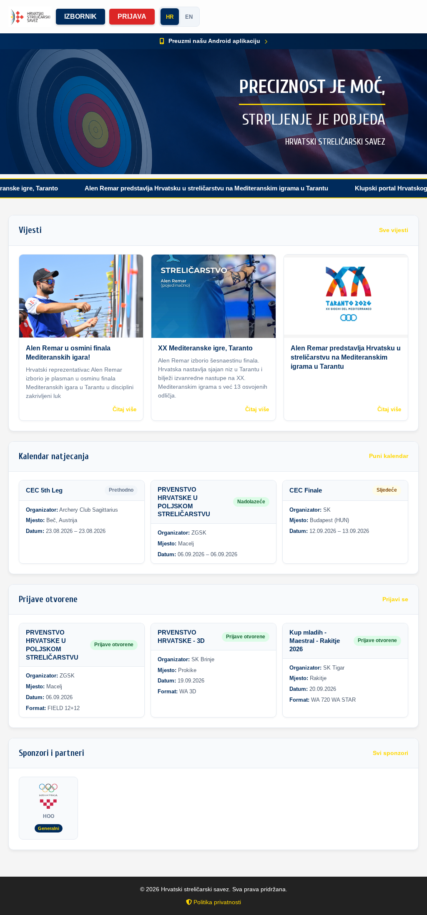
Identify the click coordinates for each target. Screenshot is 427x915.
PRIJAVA (132, 16)
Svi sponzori (390, 753)
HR (169, 17)
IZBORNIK (80, 16)
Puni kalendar (388, 456)
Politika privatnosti (216, 902)
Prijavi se (395, 599)
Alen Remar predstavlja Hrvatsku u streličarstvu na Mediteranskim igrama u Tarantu (180, 188)
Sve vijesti (393, 230)
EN (189, 17)
